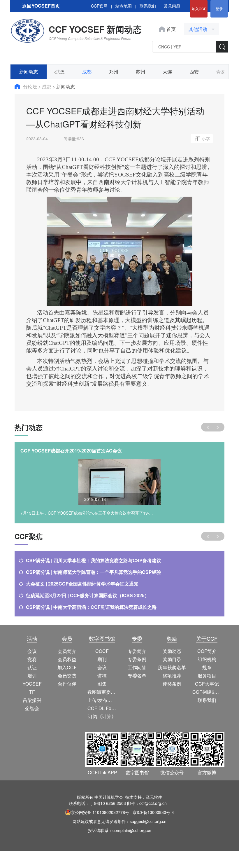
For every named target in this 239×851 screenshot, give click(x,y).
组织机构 (207, 659)
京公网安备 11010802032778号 (100, 812)
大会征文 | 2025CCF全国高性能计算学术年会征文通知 (82, 583)
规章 (207, 667)
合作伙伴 (67, 683)
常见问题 (172, 6)
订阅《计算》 (102, 716)
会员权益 (67, 659)
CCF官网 (99, 6)
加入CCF (199, 8)
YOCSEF (32, 683)
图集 (102, 683)
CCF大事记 (207, 683)
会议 (32, 651)
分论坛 (30, 86)
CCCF (102, 651)
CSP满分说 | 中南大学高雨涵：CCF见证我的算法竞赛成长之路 (91, 607)
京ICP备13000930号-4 (153, 812)
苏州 (140, 71)
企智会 (32, 708)
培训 (32, 675)
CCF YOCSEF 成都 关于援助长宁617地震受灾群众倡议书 (80, 450)
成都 (87, 71)
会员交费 (67, 675)
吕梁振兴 (32, 700)
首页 (171, 29)
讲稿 (102, 675)
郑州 (113, 71)
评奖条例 (172, 683)
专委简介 (137, 651)
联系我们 (148, 6)
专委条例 (137, 659)
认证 (32, 667)
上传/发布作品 (102, 700)
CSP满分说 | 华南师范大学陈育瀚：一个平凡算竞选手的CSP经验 (93, 572)
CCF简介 (207, 651)
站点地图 (123, 6)
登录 (219, 8)
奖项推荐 (172, 675)
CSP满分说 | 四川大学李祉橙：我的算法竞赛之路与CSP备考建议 (93, 560)
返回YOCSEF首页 (41, 5)
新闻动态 (28, 71)
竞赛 (32, 659)
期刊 (102, 659)
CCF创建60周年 (207, 692)
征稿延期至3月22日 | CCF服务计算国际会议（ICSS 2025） (87, 595)
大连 (167, 71)
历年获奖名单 (172, 667)
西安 (194, 71)
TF (32, 692)
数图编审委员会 (102, 692)
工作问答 (137, 667)
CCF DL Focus (102, 708)
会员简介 (67, 651)
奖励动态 (172, 651)
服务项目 (207, 675)
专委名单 (137, 675)
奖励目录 (172, 659)
